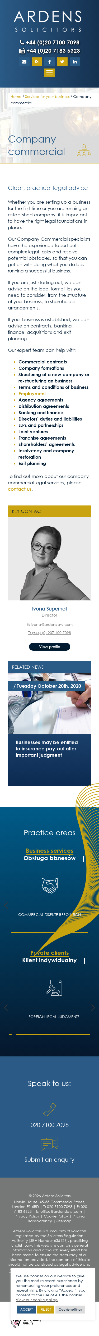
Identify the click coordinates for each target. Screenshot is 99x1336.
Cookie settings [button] (70, 1309)
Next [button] (93, 905)
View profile (49, 646)
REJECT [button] (45, 1309)
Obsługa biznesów (49, 858)
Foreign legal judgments (49, 1016)
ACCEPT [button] (26, 1309)
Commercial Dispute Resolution (49, 914)
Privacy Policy (27, 1216)
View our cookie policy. (37, 1299)
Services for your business (47, 96)
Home (16, 96)
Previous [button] (6, 905)
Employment (32, 393)
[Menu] (49, 73)
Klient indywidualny (49, 960)
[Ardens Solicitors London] (47, 21)
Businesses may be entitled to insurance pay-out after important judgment (47, 748)
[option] (49, 702)
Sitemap (64, 1220)
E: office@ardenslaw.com (59, 1211)
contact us (19, 489)
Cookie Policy (56, 1216)
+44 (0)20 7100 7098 (51, 42)
